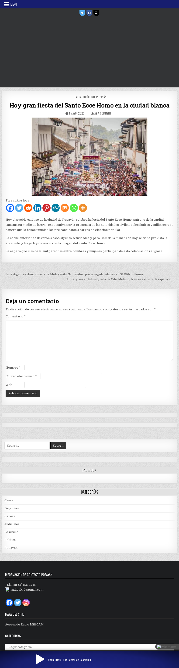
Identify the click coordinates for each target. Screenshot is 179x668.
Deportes (11, 508)
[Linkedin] (37, 208)
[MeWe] (56, 208)
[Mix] (65, 208)
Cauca (78, 97)
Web (9, 385)
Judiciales (12, 524)
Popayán (101, 97)
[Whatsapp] (74, 208)
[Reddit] (28, 208)
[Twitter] (82, 13)
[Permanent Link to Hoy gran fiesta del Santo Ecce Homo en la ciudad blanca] (90, 157)
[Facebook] (89, 13)
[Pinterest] (46, 208)
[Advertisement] (89, 52)
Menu (13, 4)
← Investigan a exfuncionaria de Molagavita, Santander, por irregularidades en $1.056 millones (72, 274)
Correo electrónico (21, 376)
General (10, 516)
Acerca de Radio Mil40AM (24, 624)
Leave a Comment (101, 113)
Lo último (89, 97)
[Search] (96, 13)
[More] (83, 208)
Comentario (16, 316)
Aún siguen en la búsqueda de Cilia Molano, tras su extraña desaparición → (121, 279)
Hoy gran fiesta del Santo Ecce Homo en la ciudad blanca (90, 105)
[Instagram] (26, 602)
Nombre (13, 367)
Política (10, 540)
